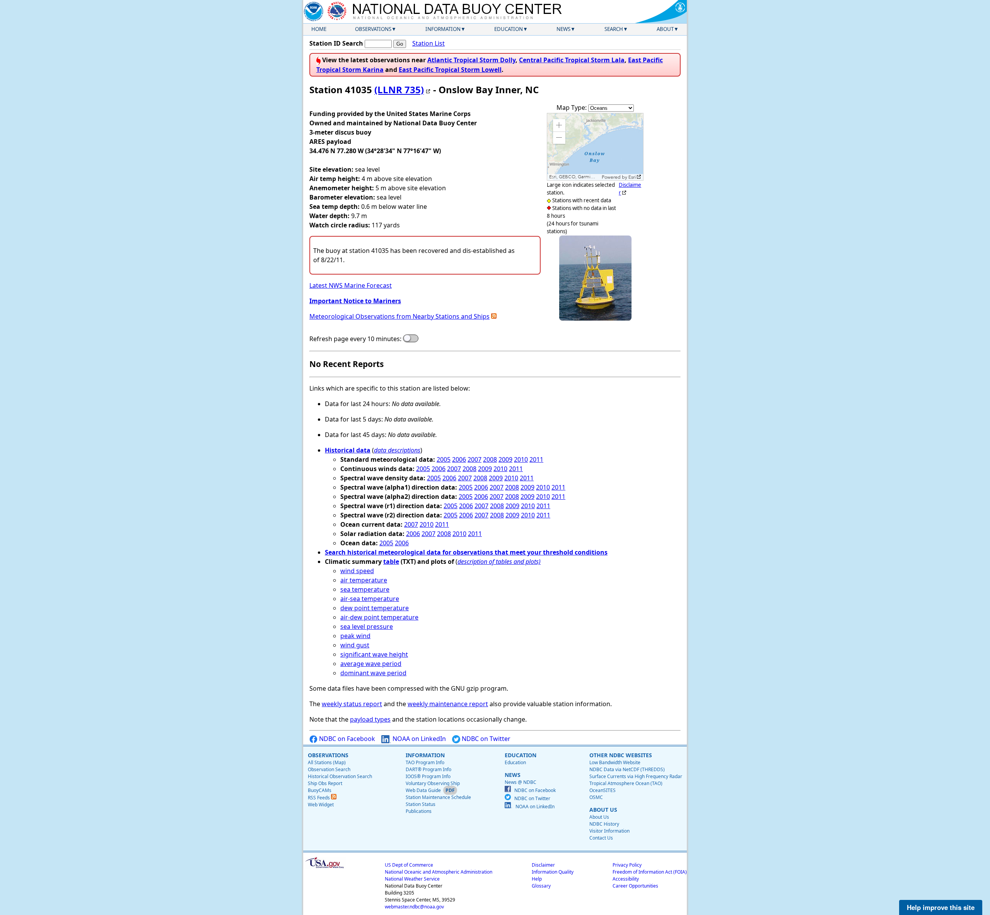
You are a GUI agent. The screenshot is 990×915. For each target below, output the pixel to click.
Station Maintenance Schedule (438, 797)
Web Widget (321, 804)
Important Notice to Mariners (355, 301)
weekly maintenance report (448, 704)
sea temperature (364, 589)
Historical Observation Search (340, 776)
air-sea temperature (369, 598)
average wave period (370, 663)
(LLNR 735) (399, 89)
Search (613, 29)
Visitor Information (609, 831)
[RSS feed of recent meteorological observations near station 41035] (494, 316)
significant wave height (374, 654)
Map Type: (572, 107)
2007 (474, 459)
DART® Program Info (428, 769)
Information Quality (553, 872)
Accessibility (626, 879)
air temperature (363, 580)
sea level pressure (366, 626)
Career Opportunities (635, 886)
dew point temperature (374, 608)
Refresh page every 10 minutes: (355, 339)
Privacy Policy (627, 865)
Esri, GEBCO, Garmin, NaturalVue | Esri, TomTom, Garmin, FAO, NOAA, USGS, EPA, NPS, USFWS (574, 177)
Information (443, 29)
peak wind (355, 636)
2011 (536, 459)
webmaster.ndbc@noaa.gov (414, 906)
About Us (599, 817)
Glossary (541, 886)
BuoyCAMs (319, 790)
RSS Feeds (319, 797)
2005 (444, 459)
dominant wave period (373, 673)
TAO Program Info (425, 762)
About (665, 29)
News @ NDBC (520, 782)
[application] (595, 146)
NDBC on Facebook (346, 738)
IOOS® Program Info (428, 776)
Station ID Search (336, 43)
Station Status (420, 804)
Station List (428, 43)
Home (318, 29)
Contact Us (601, 838)
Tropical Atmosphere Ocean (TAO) (625, 783)
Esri (632, 177)
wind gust (354, 645)
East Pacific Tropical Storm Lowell (450, 69)
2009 (505, 459)
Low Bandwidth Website (614, 762)
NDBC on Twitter (485, 738)
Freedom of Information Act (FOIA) (650, 872)
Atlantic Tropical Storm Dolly (471, 60)
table (391, 561)
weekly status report (352, 704)
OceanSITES (602, 790)
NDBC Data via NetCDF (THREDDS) (627, 769)
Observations (373, 29)
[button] (559, 125)
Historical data (347, 450)
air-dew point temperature (379, 617)
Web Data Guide (423, 790)
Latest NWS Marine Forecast (350, 285)
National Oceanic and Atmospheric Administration (438, 872)
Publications (419, 811)
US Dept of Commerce (409, 865)
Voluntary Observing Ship (433, 783)
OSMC (596, 797)
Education (508, 29)
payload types (370, 719)
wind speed (357, 571)
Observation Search (329, 769)
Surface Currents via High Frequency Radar (635, 776)
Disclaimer (543, 865)
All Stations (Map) (327, 762)
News (563, 29)
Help (537, 879)
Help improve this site (941, 907)
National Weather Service (412, 879)
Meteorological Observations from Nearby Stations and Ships (399, 316)
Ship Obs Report (325, 783)
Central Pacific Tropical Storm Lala (572, 60)
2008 (490, 459)
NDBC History (604, 824)
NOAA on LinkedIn (418, 738)
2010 (521, 459)
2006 (459, 459)
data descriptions (397, 450)
